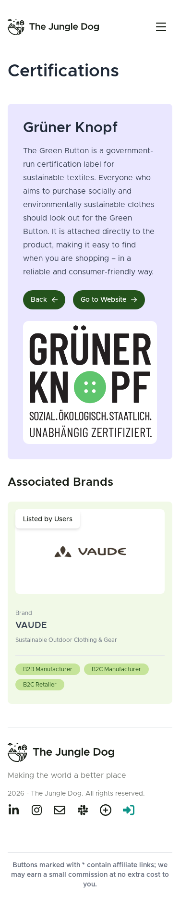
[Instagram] (36, 810)
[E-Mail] (59, 810)
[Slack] (82, 810)
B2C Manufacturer (116, 669)
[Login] (128, 810)
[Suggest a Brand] (105, 810)
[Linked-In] (13, 810)
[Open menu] (160, 26)
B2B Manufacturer (47, 669)
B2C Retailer (40, 685)
